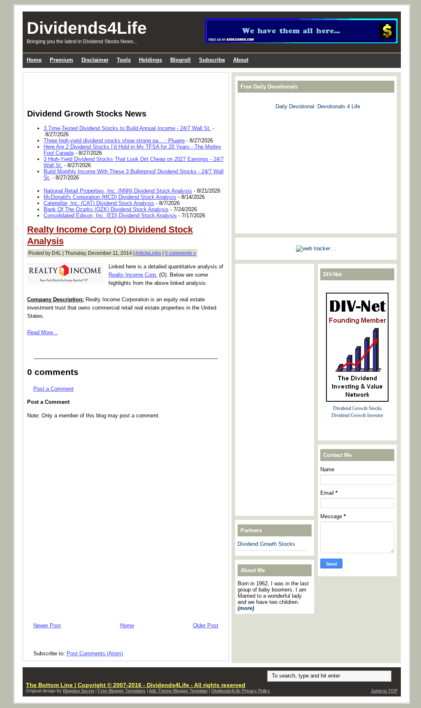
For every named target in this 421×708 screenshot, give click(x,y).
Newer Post (47, 625)
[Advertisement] (123, 89)
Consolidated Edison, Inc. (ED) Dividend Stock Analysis (110, 215)
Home (127, 625)
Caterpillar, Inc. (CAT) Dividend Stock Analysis (99, 203)
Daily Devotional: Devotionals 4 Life (317, 106)
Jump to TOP (384, 690)
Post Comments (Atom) (95, 653)
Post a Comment (53, 389)
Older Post (205, 625)
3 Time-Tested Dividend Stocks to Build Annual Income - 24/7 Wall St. (127, 128)
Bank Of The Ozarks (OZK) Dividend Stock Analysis (106, 209)
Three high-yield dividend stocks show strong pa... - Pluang (114, 140)
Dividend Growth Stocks (266, 544)
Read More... (42, 332)
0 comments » (180, 253)
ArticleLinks (148, 253)
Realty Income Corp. (133, 275)
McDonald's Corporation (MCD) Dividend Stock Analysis (110, 197)
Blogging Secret (78, 690)
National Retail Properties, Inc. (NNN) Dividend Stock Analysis (118, 191)
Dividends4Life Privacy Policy (240, 690)
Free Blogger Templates (122, 690)
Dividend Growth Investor (357, 415)
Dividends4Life (87, 28)
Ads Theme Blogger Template (178, 690)
